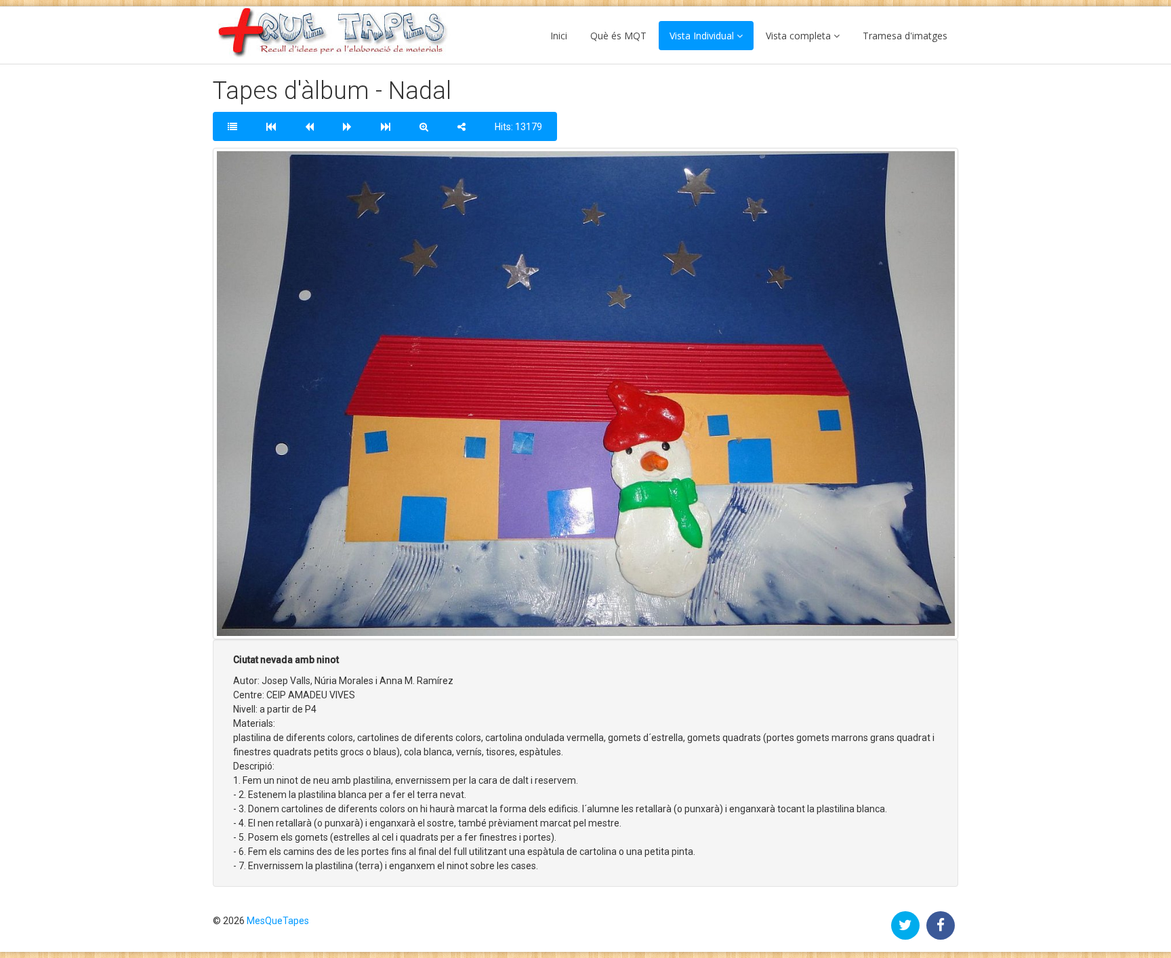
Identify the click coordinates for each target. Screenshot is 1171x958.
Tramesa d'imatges (905, 35)
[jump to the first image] (271, 126)
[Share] (461, 126)
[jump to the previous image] (309, 126)
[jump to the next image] (347, 126)
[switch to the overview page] (232, 126)
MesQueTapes (278, 920)
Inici (558, 35)
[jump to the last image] (385, 126)
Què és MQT (618, 35)
